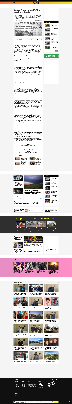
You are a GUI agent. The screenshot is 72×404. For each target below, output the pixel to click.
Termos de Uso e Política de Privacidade (37, 401)
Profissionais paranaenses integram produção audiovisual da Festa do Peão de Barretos (20, 229)
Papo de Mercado (17, 395)
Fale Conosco (39, 388)
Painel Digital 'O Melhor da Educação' (32, 386)
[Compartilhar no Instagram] (33, 39)
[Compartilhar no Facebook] (31, 39)
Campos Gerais (17, 386)
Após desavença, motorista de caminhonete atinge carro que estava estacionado (30, 229)
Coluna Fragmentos (26, 145)
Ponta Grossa (16, 384)
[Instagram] (49, 379)
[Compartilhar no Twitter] (35, 39)
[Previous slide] (29, 210)
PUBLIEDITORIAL (52, 218)
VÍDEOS (46, 218)
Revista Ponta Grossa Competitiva (31, 385)
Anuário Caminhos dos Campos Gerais (32, 384)
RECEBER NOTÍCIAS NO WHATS (28, 152)
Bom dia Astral (23, 386)
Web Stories (23, 385)
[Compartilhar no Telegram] (37, 39)
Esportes (16, 392)
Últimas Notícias (17, 383)
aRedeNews (23, 384)
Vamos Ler (16, 393)
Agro (15, 394)
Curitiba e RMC (17, 385)
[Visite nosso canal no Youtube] (51, 379)
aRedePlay (23, 383)
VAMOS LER (36, 3)
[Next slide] (42, 210)
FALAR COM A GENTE (35, 152)
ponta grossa (31, 145)
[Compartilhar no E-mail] (41, 39)
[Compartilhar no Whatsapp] (39, 39)
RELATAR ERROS (21, 152)
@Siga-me (21, 39)
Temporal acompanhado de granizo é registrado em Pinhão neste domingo (40, 229)
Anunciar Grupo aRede (40, 387)
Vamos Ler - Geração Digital (31, 383)
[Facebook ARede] (48, 379)
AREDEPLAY (19, 219)
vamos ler (35, 145)
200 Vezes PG (22, 145)
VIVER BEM (41, 218)
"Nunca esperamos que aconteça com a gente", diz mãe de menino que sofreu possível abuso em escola (51, 229)
